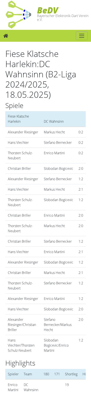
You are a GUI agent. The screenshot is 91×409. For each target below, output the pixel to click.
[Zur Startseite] (5, 36)
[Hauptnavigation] (82, 36)
